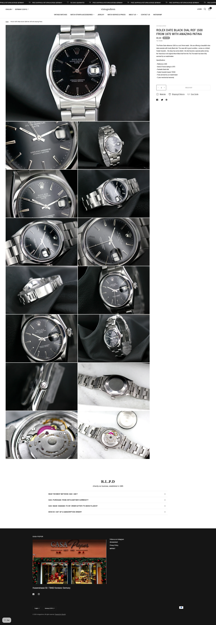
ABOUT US (132, 14)
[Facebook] (35, 594)
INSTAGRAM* (157, 14)
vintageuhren (108, 9)
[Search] (205, 9)
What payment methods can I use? (63, 494)
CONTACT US (145, 14)
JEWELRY (101, 14)
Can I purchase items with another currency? (68, 500)
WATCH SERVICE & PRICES (116, 14)
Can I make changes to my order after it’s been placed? (73, 506)
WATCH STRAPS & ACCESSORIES (81, 14)
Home (7, 22)
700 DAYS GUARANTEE (18, 2)
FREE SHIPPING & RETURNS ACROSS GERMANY (49, 2)
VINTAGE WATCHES (60, 14)
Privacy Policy (114, 545)
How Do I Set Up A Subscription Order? (65, 512)
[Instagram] (40, 594)
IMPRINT (112, 548)
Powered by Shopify (60, 614)
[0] (208, 9)
